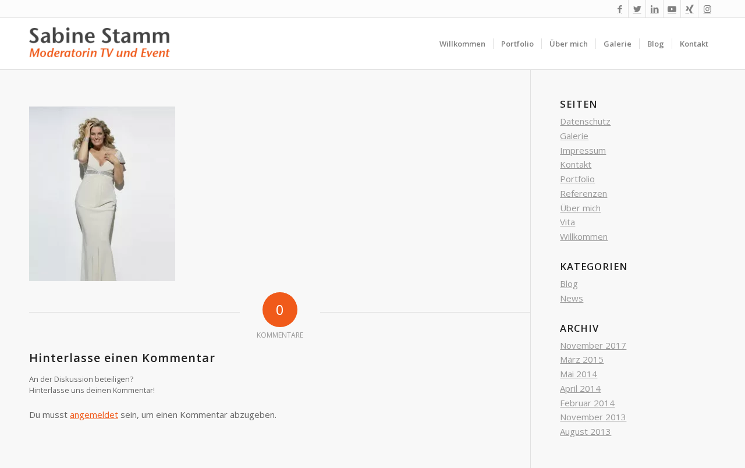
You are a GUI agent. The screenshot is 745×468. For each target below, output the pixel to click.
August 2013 (585, 431)
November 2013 (593, 417)
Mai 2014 (578, 374)
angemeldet (94, 414)
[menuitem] (462, 43)
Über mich (580, 208)
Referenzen (583, 193)
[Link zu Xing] (689, 8)
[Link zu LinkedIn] (654, 8)
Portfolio (577, 179)
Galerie (574, 135)
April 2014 (580, 388)
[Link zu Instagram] (707, 8)
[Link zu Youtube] (672, 8)
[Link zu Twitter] (637, 8)
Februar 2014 (587, 403)
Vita (567, 222)
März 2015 (582, 359)
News (571, 298)
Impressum (583, 150)
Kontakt (575, 164)
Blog (569, 283)
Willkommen (584, 236)
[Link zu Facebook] (619, 8)
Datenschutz (585, 121)
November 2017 (593, 345)
